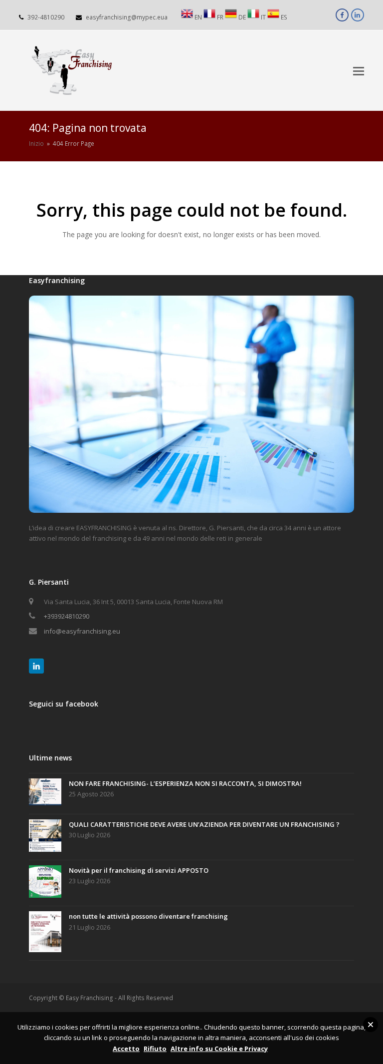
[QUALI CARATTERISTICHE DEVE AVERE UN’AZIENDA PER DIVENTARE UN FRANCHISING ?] (45, 837)
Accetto (126, 1048)
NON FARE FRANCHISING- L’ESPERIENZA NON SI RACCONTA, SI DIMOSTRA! (185, 783)
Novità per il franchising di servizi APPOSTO (138, 870)
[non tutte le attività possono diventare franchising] (45, 933)
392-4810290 (45, 17)
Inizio (36, 143)
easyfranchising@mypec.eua (127, 17)
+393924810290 (66, 616)
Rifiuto (155, 1048)
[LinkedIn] (36, 666)
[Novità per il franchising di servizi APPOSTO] (45, 883)
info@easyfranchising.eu (82, 631)
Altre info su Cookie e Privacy (219, 1048)
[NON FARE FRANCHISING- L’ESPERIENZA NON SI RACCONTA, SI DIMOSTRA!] (45, 793)
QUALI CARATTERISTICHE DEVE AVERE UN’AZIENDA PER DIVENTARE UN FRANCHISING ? (204, 824)
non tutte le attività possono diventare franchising (148, 916)
